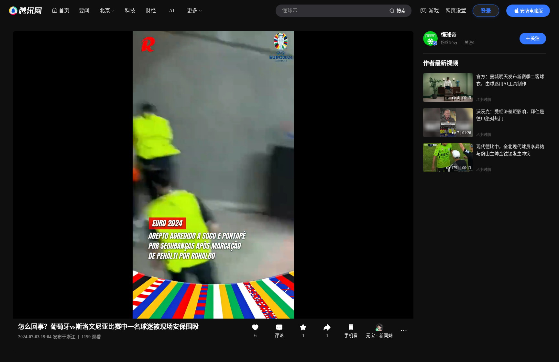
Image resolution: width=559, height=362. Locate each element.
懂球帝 (448, 35)
